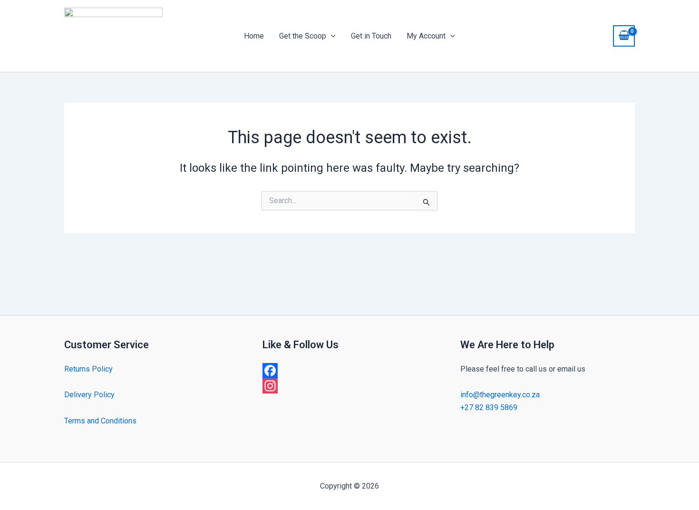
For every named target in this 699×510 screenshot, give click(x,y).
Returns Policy (88, 368)
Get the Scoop (302, 35)
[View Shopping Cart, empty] (624, 35)
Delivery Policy (89, 394)
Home (254, 35)
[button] (331, 36)
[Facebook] (349, 370)
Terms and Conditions (100, 420)
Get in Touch (371, 35)
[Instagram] (349, 385)
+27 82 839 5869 (488, 407)
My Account (426, 35)
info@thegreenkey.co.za (500, 394)
